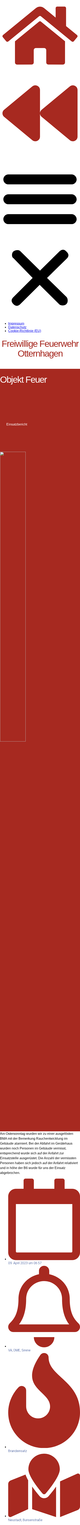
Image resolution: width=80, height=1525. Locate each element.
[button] (40, 238)
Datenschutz (17, 327)
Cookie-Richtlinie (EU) (24, 331)
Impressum (16, 323)
